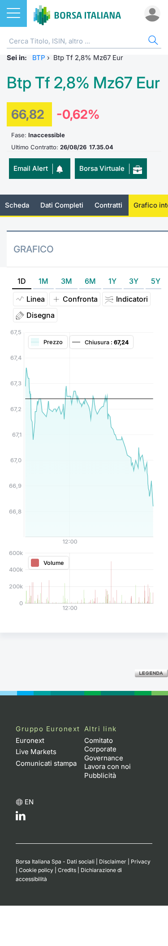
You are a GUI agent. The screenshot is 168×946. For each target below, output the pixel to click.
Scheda (17, 205)
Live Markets (36, 751)
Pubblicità (100, 775)
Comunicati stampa (46, 763)
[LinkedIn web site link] (21, 818)
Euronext (30, 740)
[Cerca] (152, 41)
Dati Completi (61, 205)
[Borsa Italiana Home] (77, 13)
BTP (38, 57)
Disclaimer (112, 861)
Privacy (141, 861)
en (29, 802)
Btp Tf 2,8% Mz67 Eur (83, 82)
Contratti (108, 205)
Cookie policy (36, 870)
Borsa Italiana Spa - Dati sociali (55, 861)
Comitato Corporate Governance (103, 749)
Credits (67, 870)
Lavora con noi (107, 766)
